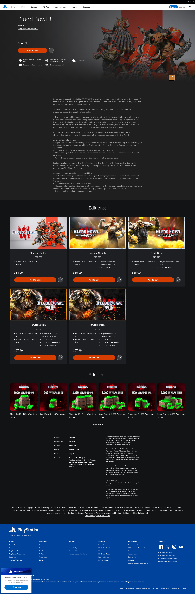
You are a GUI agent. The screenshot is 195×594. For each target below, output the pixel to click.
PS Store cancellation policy (137, 548)
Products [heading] (43, 541)
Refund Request (103, 560)
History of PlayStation (16, 560)
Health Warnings (111, 481)
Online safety (73, 551)
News (74, 7)
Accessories (60, 7)
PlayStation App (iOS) (165, 552)
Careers (11, 548)
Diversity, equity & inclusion (78, 554)
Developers (132, 557)
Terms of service (133, 545)
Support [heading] (102, 541)
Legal (121, 589)
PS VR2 (41, 551)
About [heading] (12, 541)
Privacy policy (129, 589)
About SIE (12, 545)
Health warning (133, 554)
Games (34, 7)
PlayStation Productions (17, 554)
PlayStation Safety (104, 548)
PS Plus (46, 7)
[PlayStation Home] (4, 7)
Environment (73, 545)
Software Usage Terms (178, 589)
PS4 (40, 548)
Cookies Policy (164, 589)
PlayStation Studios (15, 551)
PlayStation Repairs (104, 554)
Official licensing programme (138, 563)
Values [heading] (72, 541)
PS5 (23, 7)
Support (86, 7)
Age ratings (132, 551)
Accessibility (73, 548)
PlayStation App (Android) (166, 555)
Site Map (155, 589)
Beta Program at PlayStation (167, 561)
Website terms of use (143, 589)
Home (11, 535)
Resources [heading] (132, 541)
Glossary (131, 560)
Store (13, 7)
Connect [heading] (161, 541)
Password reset (103, 557)
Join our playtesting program (167, 558)
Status (100, 551)
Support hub (102, 545)
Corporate (12, 557)
